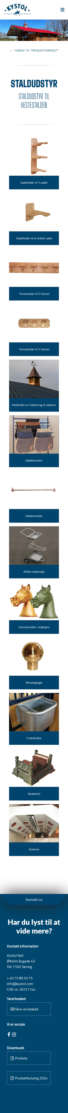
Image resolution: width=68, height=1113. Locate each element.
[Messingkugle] (34, 656)
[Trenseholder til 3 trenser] (34, 323)
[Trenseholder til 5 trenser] (34, 268)
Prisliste (20, 1058)
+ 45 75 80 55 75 (19, 978)
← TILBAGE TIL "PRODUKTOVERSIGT (33, 50)
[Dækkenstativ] (34, 434)
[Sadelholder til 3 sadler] (34, 156)
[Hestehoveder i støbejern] (34, 601)
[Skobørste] (34, 767)
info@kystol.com (20, 983)
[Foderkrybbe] (34, 712)
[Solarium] (34, 823)
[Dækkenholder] (34, 490)
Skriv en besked (26, 1009)
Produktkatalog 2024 (31, 1078)
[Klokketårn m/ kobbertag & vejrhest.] (34, 379)
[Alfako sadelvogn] (34, 545)
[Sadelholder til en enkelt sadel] (34, 212)
